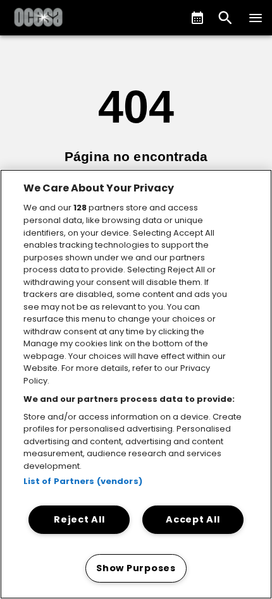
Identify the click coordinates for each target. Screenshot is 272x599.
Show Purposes (135, 568)
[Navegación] (255, 17)
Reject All (79, 519)
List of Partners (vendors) (82, 481)
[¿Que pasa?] (197, 17)
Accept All (192, 519)
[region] (136, 384)
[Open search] (225, 17)
